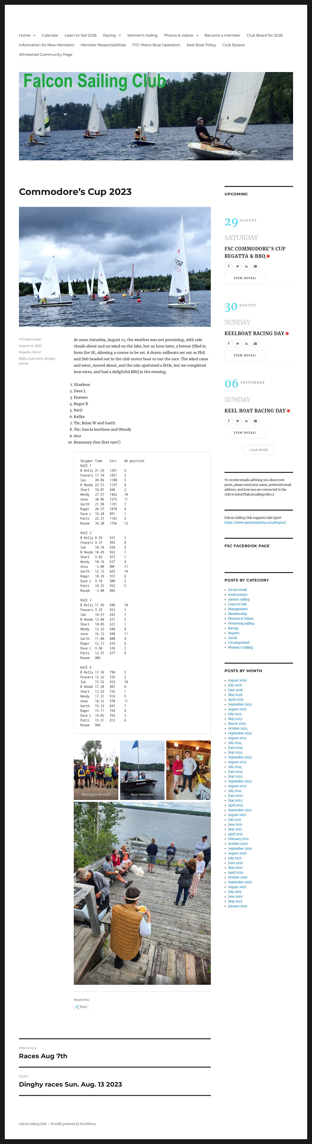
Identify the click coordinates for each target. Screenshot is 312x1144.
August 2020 (237, 853)
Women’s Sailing (142, 35)
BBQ (22, 358)
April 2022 (235, 805)
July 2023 (234, 767)
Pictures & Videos (241, 619)
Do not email (237, 590)
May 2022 (235, 800)
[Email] (255, 266)
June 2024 (235, 748)
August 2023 (237, 762)
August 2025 (237, 709)
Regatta (25, 352)
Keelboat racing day (254, 333)
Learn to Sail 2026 (81, 35)
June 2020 (235, 863)
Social (36, 352)
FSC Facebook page (247, 546)
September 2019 (240, 882)
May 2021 (235, 829)
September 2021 (239, 810)
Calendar (50, 35)
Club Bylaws (233, 45)
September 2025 (240, 704)
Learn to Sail (237, 604)
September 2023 (240, 757)
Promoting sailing (241, 623)
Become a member (222, 35)
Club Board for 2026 (265, 35)
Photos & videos (178, 35)
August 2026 (237, 680)
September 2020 (240, 849)
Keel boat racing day (255, 411)
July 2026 (235, 685)
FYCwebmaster (30, 339)
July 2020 (235, 858)
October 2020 (238, 844)
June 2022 (235, 796)
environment (237, 595)
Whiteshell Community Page (45, 54)
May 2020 (235, 868)
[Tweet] (237, 266)
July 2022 (235, 791)
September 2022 (240, 781)
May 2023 (235, 776)
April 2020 (235, 873)
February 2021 (238, 839)
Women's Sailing (240, 647)
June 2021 (235, 824)
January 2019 (237, 906)
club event (35, 358)
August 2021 (237, 815)
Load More (258, 450)
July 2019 (234, 892)
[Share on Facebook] (229, 266)
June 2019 (235, 897)
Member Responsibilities (103, 45)
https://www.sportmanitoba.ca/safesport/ (255, 523)
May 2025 (235, 719)
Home (24, 35)
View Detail (245, 278)
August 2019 (237, 887)
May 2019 (235, 901)
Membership (237, 614)
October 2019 (237, 877)
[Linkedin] (246, 266)
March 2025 (237, 724)
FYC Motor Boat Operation (156, 45)
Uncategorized (238, 643)
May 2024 (235, 752)
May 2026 (235, 695)
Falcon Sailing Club (33, 1124)
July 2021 (234, 820)
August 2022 (237, 786)
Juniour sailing (239, 599)
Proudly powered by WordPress (73, 1124)
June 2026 (235, 690)
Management (238, 609)
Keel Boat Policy (201, 45)
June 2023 (235, 772)
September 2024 (240, 733)
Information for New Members (46, 45)
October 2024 (238, 728)
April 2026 (235, 700)
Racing (109, 35)
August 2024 (237, 738)
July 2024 (235, 743)
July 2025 (235, 714)
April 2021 (235, 834)
